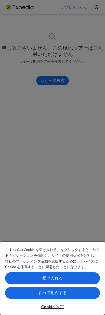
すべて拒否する (52, 292)
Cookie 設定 (52, 306)
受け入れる (52, 278)
